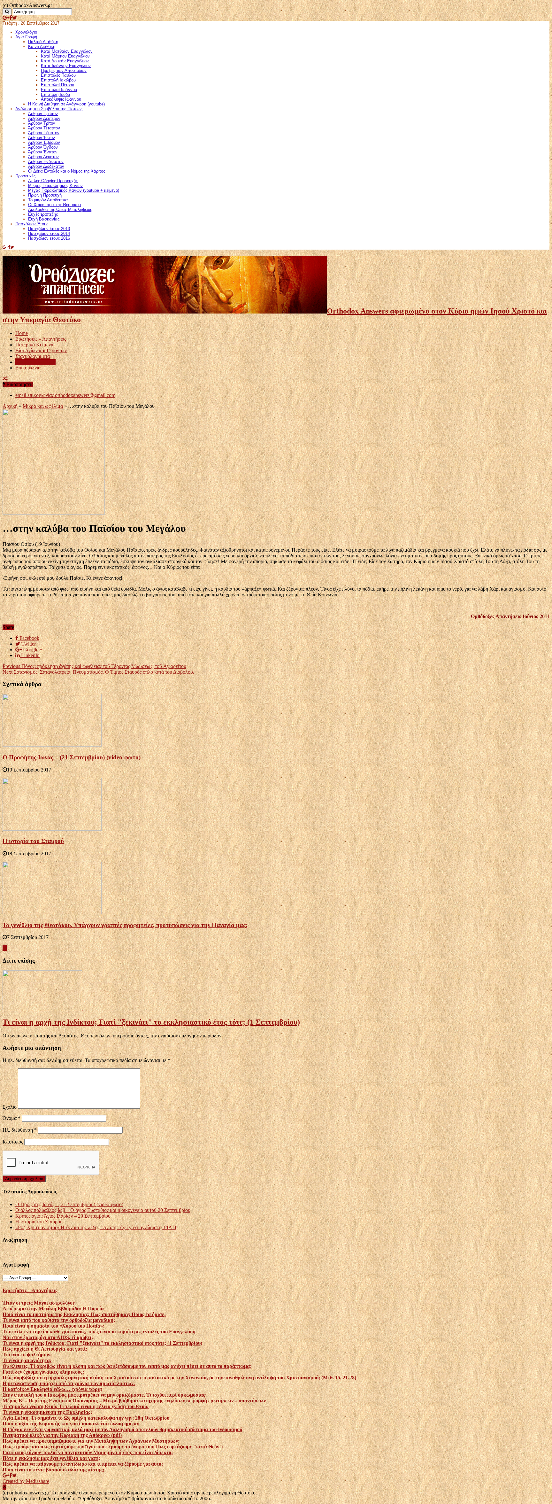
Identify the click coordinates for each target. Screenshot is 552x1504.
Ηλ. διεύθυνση (20, 1130)
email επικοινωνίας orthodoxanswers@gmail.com (65, 395)
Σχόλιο (10, 1107)
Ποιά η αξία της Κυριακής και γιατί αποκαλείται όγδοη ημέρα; (71, 1423)
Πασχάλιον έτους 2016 (49, 238)
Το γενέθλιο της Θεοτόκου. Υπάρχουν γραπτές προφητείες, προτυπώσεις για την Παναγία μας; (125, 925)
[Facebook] (10, 17)
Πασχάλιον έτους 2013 (49, 228)
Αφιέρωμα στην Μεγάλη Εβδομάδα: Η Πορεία (53, 1308)
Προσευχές (25, 176)
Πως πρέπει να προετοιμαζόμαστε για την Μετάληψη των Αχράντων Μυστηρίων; (91, 1441)
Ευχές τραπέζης (43, 214)
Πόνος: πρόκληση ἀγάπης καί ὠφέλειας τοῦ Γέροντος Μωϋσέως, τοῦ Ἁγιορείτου (94, 666)
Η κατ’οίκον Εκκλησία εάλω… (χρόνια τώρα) (52, 1389)
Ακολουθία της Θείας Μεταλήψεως (60, 209)
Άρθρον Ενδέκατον (46, 161)
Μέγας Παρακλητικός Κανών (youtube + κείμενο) (73, 190)
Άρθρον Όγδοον (43, 147)
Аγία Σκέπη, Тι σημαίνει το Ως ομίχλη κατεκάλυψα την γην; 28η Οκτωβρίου (86, 1418)
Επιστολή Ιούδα (55, 94)
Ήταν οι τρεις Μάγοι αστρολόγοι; (39, 1303)
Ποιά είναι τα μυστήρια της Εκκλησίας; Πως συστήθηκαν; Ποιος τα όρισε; (84, 1314)
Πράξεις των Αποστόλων (64, 70)
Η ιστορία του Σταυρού (33, 841)
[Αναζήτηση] (7, 11)
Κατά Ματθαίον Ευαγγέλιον (67, 51)
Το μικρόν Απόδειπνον (49, 200)
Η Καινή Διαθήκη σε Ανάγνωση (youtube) (66, 104)
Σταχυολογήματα (32, 356)
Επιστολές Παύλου (58, 75)
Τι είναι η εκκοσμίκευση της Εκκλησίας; (47, 1412)
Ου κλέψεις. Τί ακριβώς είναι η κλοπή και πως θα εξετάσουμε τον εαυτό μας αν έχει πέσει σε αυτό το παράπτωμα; (127, 1366)
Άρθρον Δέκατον (43, 156)
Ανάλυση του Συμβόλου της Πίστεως (48, 108)
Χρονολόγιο (26, 32)
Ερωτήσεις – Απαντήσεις (40, 339)
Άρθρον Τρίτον (41, 123)
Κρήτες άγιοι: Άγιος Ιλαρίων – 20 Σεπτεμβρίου (63, 1216)
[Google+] (6, 17)
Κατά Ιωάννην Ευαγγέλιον (66, 65)
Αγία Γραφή (26, 37)
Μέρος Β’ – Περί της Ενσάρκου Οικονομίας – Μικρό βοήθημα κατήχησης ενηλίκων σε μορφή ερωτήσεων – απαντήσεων (134, 1400)
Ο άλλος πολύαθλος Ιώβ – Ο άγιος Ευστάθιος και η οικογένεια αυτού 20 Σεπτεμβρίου (102, 1210)
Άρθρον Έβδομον (44, 142)
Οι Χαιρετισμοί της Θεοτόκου (54, 204)
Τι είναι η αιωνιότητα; (27, 1360)
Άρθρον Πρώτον (43, 113)
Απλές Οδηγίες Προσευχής (53, 180)
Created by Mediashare (26, 1481)
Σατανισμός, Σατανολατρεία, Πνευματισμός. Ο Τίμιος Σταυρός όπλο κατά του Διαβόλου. (98, 672)
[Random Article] (5, 378)
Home (21, 333)
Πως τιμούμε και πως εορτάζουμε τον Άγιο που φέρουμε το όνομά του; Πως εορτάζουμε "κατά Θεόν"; (113, 1446)
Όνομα (11, 1118)
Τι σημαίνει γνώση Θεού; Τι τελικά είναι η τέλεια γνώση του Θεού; (76, 1406)
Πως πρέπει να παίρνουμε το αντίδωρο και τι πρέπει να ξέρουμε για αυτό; (83, 1464)
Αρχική (10, 406)
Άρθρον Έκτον (41, 137)
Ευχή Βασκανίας (43, 219)
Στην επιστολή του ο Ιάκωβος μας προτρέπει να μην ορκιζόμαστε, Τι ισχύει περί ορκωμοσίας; (105, 1395)
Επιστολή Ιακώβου (58, 80)
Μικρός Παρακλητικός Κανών (55, 185)
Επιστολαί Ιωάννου (59, 89)
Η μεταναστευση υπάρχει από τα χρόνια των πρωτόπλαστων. (69, 1383)
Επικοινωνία (28, 367)
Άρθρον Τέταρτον (44, 128)
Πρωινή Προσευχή (45, 195)
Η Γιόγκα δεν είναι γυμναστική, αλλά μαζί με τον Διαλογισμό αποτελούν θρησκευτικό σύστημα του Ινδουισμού (122, 1429)
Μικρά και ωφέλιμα (35, 362)
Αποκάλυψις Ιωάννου (61, 99)
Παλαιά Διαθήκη (43, 41)
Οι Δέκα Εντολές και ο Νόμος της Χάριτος (66, 171)
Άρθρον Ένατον (42, 152)
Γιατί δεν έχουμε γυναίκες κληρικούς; (43, 1372)
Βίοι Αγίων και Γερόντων (41, 350)
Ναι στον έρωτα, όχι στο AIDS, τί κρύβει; (48, 1337)
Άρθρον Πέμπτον (43, 132)
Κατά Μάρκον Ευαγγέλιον (65, 56)
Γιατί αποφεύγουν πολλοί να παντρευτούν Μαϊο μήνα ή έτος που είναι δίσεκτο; (88, 1452)
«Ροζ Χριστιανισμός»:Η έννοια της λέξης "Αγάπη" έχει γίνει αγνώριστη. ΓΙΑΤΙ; (96, 1227)
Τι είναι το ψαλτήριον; (27, 1354)
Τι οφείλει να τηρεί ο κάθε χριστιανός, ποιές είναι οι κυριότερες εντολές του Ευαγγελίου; (99, 1331)
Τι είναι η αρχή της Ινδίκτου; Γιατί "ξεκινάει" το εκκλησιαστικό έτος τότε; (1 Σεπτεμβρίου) (151, 1022)
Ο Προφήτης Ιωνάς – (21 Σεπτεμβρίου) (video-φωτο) (72, 757)
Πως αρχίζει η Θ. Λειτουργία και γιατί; (45, 1349)
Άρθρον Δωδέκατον (46, 166)
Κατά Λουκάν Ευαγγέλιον (65, 60)
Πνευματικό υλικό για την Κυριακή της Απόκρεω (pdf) (62, 1435)
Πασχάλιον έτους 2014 (49, 233)
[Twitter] (14, 17)
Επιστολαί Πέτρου (57, 84)
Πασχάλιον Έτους (31, 223)
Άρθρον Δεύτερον (44, 118)
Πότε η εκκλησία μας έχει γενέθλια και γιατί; (51, 1458)
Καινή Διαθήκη (41, 46)
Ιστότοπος (13, 1141)
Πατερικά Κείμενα (34, 344)
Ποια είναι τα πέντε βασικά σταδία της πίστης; (53, 1469)
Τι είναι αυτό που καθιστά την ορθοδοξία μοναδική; (59, 1320)
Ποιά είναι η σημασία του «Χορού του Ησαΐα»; (53, 1326)
